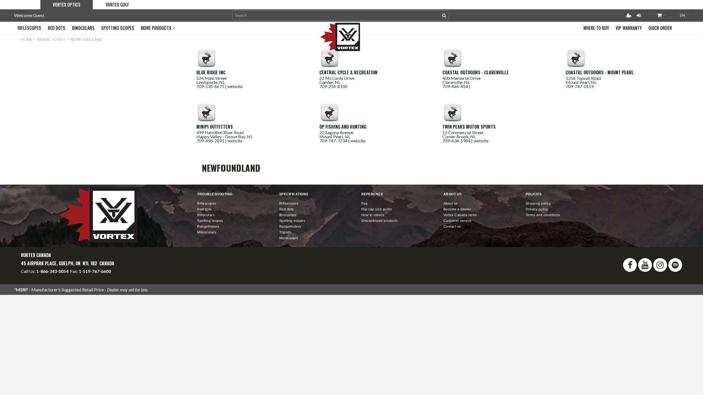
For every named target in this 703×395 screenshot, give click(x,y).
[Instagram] (660, 265)
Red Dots (204, 209)
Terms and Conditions (543, 215)
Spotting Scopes (210, 221)
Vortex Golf (117, 4)
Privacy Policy (537, 209)
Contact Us (452, 226)
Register (629, 15)
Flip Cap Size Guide (376, 209)
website (234, 86)
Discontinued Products (379, 221)
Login (638, 15)
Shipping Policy (538, 203)
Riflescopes (206, 203)
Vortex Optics (66, 4)
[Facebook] (630, 265)
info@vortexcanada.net (43, 276)
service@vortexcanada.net (93, 276)
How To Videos (372, 215)
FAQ (364, 203)
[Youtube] (645, 265)
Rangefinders (208, 226)
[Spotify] (675, 265)
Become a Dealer (457, 209)
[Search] (444, 15)
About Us (450, 203)
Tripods (285, 232)
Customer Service (457, 221)
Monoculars (206, 232)
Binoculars (205, 215)
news (460, 215)
